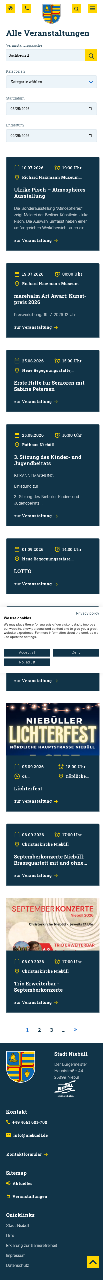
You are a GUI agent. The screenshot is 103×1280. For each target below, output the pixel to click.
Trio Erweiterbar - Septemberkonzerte (40, 901)
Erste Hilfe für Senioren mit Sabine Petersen (46, 352)
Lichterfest (15, 706)
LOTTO (12, 541)
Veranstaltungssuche (24, 45)
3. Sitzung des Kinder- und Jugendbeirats (43, 427)
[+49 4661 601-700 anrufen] (26, 8)
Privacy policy (87, 613)
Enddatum (15, 125)
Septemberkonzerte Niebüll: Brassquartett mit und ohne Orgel (51, 830)
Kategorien (15, 71)
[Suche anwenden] (91, 55)
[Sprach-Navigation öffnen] (10, 8)
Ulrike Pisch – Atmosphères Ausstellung (41, 159)
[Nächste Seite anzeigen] (75, 1030)
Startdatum (15, 98)
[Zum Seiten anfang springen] (93, 1262)
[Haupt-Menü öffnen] (92, 8)
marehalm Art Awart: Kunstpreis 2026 (39, 266)
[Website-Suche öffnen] (76, 8)
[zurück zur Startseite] (51, 13)
